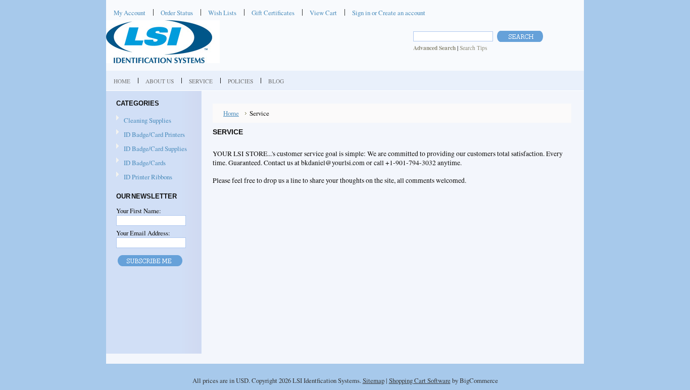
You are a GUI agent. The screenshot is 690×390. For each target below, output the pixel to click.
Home (231, 113)
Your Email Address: (143, 232)
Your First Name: (138, 210)
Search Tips (473, 48)
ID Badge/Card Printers (150, 135)
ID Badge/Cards (141, 163)
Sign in (361, 12)
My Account (129, 12)
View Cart (323, 12)
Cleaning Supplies (143, 121)
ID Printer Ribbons (144, 177)
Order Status (177, 12)
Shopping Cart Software (420, 380)
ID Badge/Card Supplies (151, 149)
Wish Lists (222, 12)
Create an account (401, 12)
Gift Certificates (273, 12)
